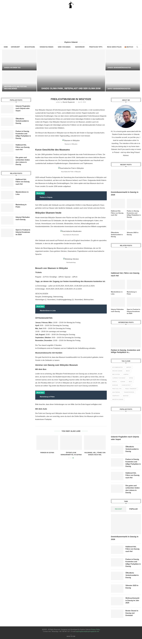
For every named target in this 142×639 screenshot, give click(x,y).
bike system (116, 374)
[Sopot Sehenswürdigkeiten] (123, 81)
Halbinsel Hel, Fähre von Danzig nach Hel (117, 213)
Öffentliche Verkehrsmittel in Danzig (117, 234)
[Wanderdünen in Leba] (118, 284)
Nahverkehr (80, 47)
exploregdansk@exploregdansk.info (87, 631)
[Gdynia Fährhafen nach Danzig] (118, 302)
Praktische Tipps (95, 47)
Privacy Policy (95, 629)
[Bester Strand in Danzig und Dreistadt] (117, 614)
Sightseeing (116, 392)
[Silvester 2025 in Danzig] (134, 225)
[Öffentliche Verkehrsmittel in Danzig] (118, 225)
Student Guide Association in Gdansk (125, 134)
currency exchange (118, 378)
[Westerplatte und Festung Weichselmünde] (19, 81)
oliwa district (126, 385)
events (114, 381)
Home (6, 47)
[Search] (137, 47)
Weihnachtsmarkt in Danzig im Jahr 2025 (132, 600)
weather (125, 395)
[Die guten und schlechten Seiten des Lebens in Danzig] (117, 488)
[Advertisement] (71, 24)
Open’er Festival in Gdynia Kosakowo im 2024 (133, 311)
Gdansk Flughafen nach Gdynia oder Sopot (125, 438)
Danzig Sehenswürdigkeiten (119, 67)
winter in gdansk (117, 399)
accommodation (117, 367)
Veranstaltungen (46, 47)
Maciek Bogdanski (69, 102)
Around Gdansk (117, 370)
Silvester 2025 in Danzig (132, 233)
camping (126, 374)
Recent (118, 509)
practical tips (116, 388)
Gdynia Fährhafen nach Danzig (117, 310)
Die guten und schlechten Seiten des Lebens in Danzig (132, 489)
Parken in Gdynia (47, 452)
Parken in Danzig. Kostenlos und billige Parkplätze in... (125, 351)
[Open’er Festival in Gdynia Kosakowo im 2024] (134, 302)
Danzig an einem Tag (12, 67)
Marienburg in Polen (132, 293)
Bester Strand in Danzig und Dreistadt (131, 613)
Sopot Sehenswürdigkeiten (119, 88)
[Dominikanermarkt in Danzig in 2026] (126, 180)
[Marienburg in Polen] (134, 284)
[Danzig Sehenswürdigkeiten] (123, 60)
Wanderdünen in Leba (117, 293)
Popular (133, 509)
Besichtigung (30, 47)
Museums (115, 385)
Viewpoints (115, 395)
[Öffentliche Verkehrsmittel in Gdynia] (71, 442)
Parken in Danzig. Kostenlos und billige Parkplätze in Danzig (134, 214)
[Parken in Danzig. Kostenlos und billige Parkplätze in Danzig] (134, 203)
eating (131, 378)
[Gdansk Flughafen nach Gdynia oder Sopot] (126, 424)
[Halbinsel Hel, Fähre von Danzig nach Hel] (95, 442)
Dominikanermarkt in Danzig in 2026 (124, 193)
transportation (129, 392)
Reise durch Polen (114, 47)
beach (128, 370)
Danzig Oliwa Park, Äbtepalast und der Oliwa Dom (71, 88)
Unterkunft (15, 47)
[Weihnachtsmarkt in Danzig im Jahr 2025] (117, 601)
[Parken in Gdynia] (47, 442)
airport (128, 367)
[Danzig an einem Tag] (19, 60)
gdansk (122, 381)
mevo (130, 381)
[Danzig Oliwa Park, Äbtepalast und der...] (71, 70)
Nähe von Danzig (64, 47)
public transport (130, 388)
